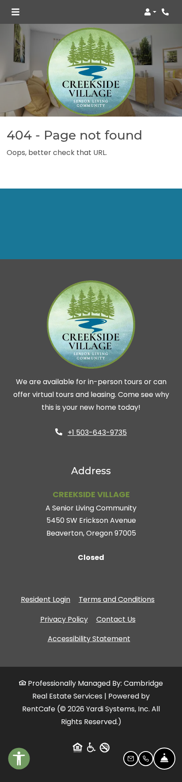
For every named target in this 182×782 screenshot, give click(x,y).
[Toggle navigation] (15, 12)
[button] (150, 12)
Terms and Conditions (117, 599)
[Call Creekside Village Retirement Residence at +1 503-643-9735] (166, 12)
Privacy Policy (64, 619)
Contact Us (116, 619)
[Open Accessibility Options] (19, 760)
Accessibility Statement (89, 638)
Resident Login (45, 599)
